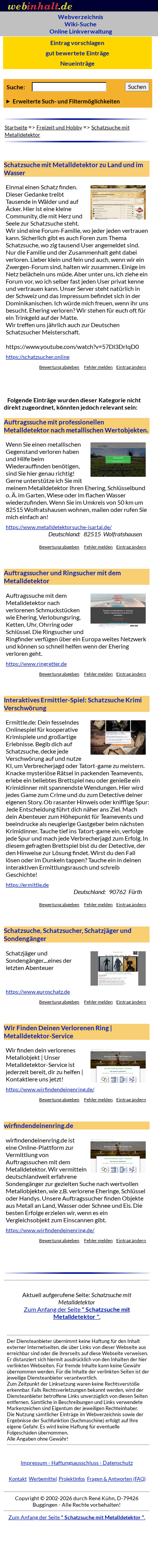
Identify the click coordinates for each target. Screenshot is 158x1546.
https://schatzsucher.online (37, 357)
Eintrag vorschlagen (77, 42)
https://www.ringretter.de (36, 664)
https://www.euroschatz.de (38, 992)
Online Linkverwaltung (80, 31)
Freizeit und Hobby (59, 127)
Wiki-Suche (80, 23)
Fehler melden (98, 367)
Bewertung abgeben (59, 367)
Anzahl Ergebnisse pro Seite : (78, 101)
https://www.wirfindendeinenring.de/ (50, 1089)
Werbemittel (43, 1479)
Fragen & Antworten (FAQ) (116, 1479)
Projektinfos (72, 1479)
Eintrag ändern (131, 367)
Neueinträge (77, 63)
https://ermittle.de (27, 885)
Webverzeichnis (80, 16)
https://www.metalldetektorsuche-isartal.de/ (59, 527)
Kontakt (18, 1479)
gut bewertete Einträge (77, 52)
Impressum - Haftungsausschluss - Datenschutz (77, 1462)
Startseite (16, 127)
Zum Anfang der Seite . (77, 1313)
